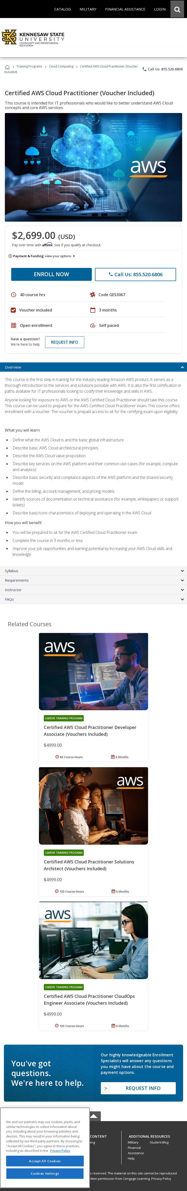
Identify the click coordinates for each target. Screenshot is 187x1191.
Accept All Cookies (45, 1161)
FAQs (9, 599)
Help (131, 1158)
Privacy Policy (161, 1178)
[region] (45, 1147)
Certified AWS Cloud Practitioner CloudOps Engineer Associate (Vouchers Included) (89, 999)
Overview (13, 367)
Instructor (13, 589)
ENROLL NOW (51, 274)
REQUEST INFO (64, 342)
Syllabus (11, 570)
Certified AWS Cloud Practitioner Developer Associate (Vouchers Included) (90, 730)
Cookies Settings (45, 1173)
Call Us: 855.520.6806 (162, 69)
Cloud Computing (61, 66)
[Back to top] (93, 1135)
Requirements (17, 580)
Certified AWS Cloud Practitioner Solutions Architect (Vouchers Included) (89, 865)
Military (133, 1142)
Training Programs (29, 66)
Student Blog (159, 1142)
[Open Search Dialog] (177, 9)
